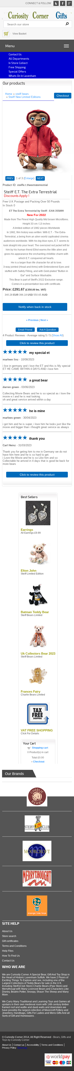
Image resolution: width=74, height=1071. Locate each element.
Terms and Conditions (14, 946)
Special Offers (17, 71)
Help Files (7, 950)
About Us (7, 931)
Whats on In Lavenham (22, 75)
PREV (10, 178)
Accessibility (33, 1045)
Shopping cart (40, 747)
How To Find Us (11, 955)
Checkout (63, 95)
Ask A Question (47, 329)
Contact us (15, 54)
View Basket (19, 33)
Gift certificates (10, 941)
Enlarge (29, 178)
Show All (57, 335)
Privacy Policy (9, 1047)
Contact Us (8, 960)
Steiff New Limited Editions (24, 96)
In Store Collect (18, 63)
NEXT (40, 178)
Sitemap (22, 1047)
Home (8, 93)
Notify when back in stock (34, 307)
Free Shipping (17, 67)
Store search (9, 936)
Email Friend (25, 329)
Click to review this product (37, 343)
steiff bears (22, 93)
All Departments (19, 58)
